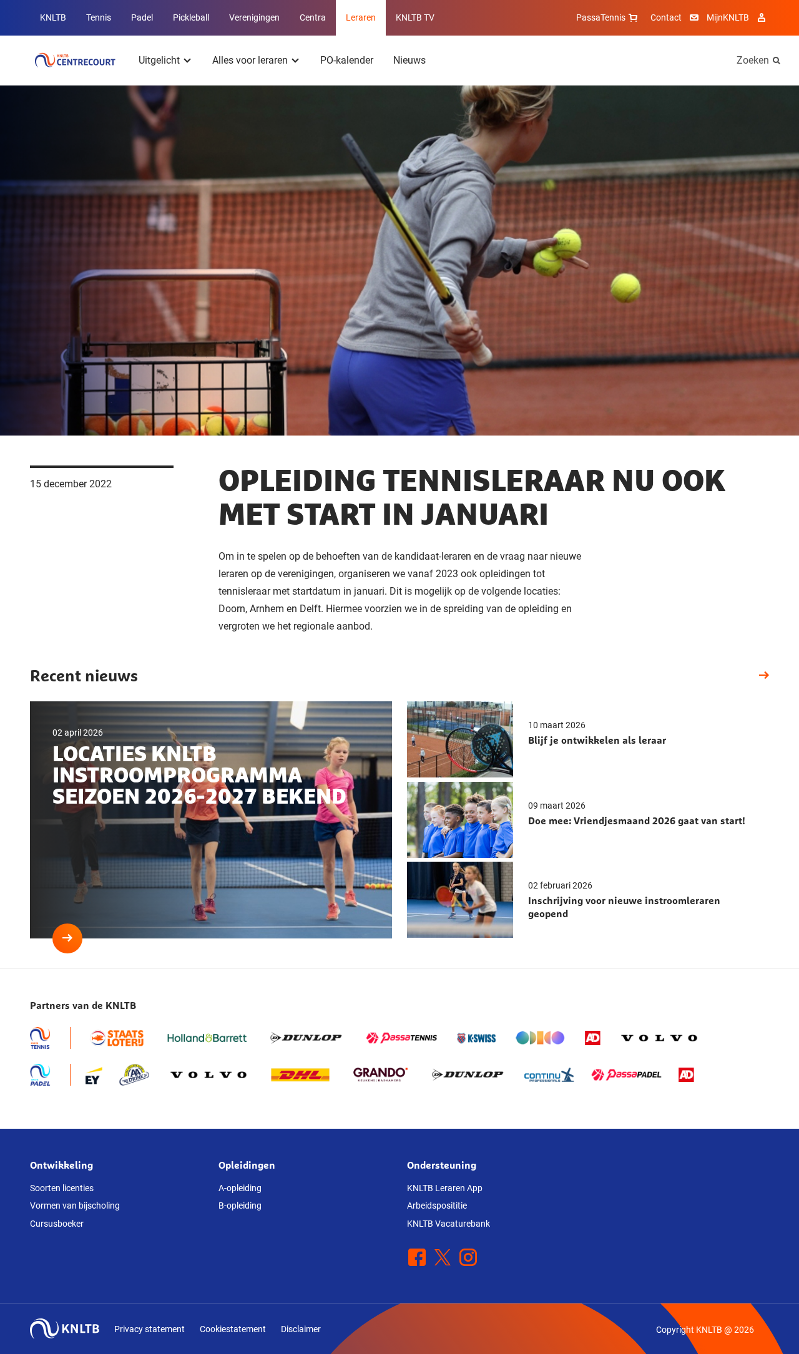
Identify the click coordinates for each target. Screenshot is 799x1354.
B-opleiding (240, 1205)
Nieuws (409, 60)
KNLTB (53, 17)
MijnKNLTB (728, 17)
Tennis (98, 17)
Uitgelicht (159, 60)
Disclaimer (301, 1329)
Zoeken (753, 60)
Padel (142, 17)
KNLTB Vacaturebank (448, 1224)
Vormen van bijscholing (75, 1205)
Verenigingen (254, 17)
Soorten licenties (62, 1188)
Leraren (361, 17)
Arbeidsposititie (437, 1205)
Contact (666, 17)
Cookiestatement (233, 1329)
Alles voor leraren (250, 60)
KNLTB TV (415, 17)
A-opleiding (240, 1188)
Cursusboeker (57, 1224)
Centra (313, 17)
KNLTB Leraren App (445, 1188)
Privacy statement (149, 1329)
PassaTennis (600, 17)
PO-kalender (346, 60)
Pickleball (191, 17)
